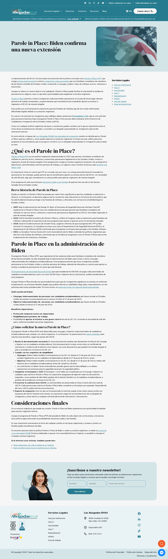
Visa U (116, 87)
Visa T (116, 93)
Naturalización (120, 96)
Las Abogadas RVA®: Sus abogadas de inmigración (57, 136)
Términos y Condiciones (147, 556)
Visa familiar (119, 90)
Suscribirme (80, 491)
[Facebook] (85, 3)
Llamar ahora (143, 11)
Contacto (82, 11)
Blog (104, 11)
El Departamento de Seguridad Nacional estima (31, 271)
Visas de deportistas (122, 104)
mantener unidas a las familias (55, 182)
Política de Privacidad (115, 552)
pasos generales (93, 334)
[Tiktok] (98, 3)
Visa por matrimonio (122, 85)
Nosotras (70, 11)
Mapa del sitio (151, 552)
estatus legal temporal (26, 81)
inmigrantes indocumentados (56, 81)
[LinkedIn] (90, 3)
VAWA (117, 98)
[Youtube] (103, 3)
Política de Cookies (134, 552)
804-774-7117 (95, 534)
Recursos (94, 11)
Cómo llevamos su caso (146, 3)
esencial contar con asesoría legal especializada (79, 287)
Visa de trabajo (120, 101)
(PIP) (92, 78)
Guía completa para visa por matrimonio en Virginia (34, 448)
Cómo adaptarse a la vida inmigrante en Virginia (33, 445)
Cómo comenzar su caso (120, 3)
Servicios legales (52, 11)
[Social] (139, 514)
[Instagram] (94, 3)
